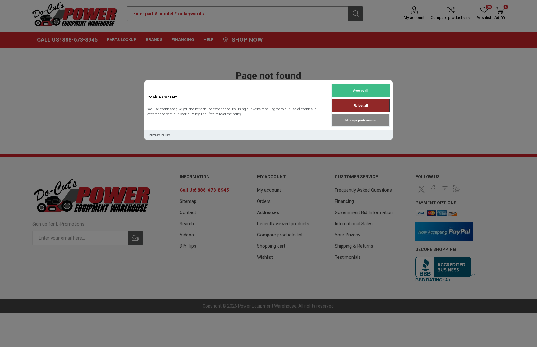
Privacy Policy (159, 134)
